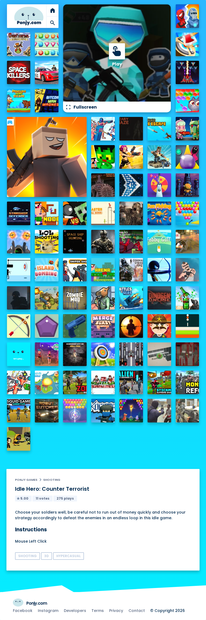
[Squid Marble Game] (187, 157)
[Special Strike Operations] (187, 410)
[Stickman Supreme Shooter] (159, 382)
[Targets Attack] (19, 326)
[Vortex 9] (46, 354)
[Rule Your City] (187, 241)
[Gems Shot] (46, 326)
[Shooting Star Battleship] (131, 185)
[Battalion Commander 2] (103, 382)
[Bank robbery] (103, 298)
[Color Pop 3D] (159, 185)
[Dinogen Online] (159, 298)
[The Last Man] (19, 298)
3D (46, 556)
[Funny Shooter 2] (19, 382)
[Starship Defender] (19, 213)
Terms (97, 610)
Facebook (22, 610)
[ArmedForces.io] (103, 241)
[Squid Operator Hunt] (131, 241)
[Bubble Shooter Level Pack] (187, 213)
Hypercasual (68, 556)
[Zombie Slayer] (19, 439)
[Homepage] (29, 16)
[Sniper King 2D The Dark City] (131, 326)
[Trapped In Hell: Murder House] (103, 185)
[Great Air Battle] (46, 382)
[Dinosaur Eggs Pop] (131, 410)
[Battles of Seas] (131, 298)
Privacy (116, 610)
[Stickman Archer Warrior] (159, 270)
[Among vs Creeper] (75, 213)
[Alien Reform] (131, 382)
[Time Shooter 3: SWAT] (103, 129)
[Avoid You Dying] (19, 270)
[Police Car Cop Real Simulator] (46, 72)
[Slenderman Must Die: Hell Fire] (75, 354)
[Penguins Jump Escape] (19, 101)
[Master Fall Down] (103, 213)
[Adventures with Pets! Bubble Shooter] (187, 101)
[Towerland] (187, 185)
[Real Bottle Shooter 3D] (187, 298)
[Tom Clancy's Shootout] (19, 354)
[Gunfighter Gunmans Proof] (19, 44)
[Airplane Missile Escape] (159, 129)
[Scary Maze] (131, 129)
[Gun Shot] (75, 326)
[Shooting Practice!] (159, 354)
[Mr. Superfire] (159, 157)
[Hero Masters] (187, 16)
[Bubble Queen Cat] (75, 410)
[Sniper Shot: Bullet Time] (75, 270)
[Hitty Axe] (187, 44)
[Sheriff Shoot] (159, 326)
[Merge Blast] (103, 326)
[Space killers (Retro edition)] (19, 72)
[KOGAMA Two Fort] (103, 410)
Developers (75, 610)
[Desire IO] (187, 270)
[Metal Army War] (187, 129)
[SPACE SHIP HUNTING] (75, 241)
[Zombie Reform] (75, 382)
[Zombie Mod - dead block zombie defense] (75, 298)
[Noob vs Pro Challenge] (103, 157)
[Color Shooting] (187, 326)
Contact (136, 610)
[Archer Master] (103, 354)
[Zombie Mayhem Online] (131, 213)
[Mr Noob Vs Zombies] (46, 213)
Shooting (51, 480)
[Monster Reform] (187, 382)
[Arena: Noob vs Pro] (103, 270)
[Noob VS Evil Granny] (187, 354)
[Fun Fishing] (159, 213)
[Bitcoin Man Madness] (46, 101)
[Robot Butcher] (46, 410)
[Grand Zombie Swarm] (159, 410)
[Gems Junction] (46, 44)
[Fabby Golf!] (159, 241)
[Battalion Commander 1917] (46, 298)
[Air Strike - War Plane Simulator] (19, 241)
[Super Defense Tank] (131, 354)
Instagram (48, 610)
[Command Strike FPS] (131, 270)
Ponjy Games (26, 480)
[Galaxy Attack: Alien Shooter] (187, 72)
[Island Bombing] (46, 270)
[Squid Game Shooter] (19, 410)
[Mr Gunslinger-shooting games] (131, 157)
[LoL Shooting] (46, 241)
